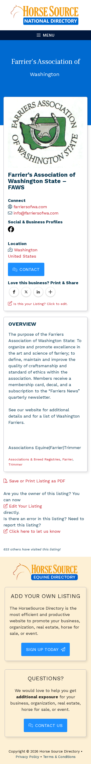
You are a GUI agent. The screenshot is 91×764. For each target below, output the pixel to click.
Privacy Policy (27, 757)
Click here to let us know (34, 531)
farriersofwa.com (30, 206)
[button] (14, 292)
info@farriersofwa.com (36, 213)
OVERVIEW (22, 324)
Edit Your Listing (25, 506)
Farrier (67, 459)
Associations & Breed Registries (34, 459)
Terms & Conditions (59, 757)
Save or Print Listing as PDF (36, 480)
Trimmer (15, 464)
